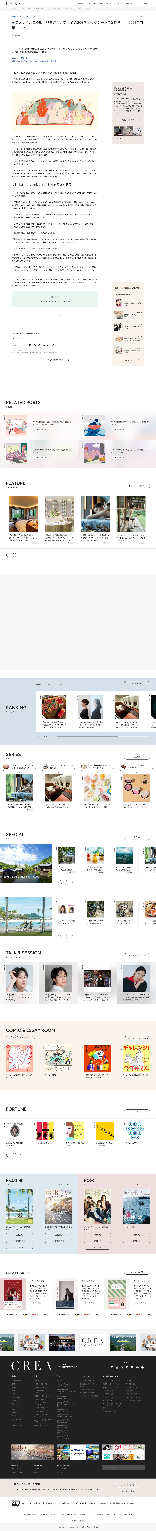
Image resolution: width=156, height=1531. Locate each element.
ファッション (15, 1404)
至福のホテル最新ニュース (42, 1399)
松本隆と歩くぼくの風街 (87, 1392)
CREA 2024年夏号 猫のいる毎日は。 (62, 1432)
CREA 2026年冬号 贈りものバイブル (62, 1398)
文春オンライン (86, 1527)
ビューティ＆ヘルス (18, 338)
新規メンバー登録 (128, 120)
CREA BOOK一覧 (137, 1272)
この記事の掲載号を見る (55, 360)
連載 (88, 4)
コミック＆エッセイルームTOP (137, 1038)
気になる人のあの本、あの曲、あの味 (89, 1385)
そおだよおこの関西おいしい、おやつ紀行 (43, 1403)
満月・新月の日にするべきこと (135, 1400)
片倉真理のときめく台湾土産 (42, 1387)
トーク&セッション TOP (137, 955)
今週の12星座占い (131, 1390)
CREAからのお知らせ (17, 1426)
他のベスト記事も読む (21, 58)
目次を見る (19, 1235)
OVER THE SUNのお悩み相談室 (89, 1396)
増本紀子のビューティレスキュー (43, 1426)
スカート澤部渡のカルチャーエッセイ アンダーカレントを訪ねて (112, 1406)
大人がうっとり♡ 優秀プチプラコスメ (42, 1421)
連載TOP (36, 1381)
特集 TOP (137, 837)
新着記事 (81, 4)
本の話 (96, 1527)
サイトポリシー (111, 1514)
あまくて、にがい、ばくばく (111, 1400)
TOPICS (13, 1422)
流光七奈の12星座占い (132, 1387)
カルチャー (14, 1394)
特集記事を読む (19, 1241)
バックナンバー (64, 1184)
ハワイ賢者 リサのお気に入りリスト (42, 1391)
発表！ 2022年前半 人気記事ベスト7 (24, 16)
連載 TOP (137, 757)
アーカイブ (14, 1412)
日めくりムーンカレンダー (133, 1397)
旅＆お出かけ (15, 1387)
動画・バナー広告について (69, 1514)
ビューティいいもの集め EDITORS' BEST (41, 1415)
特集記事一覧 (128, 360)
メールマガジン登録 (127, 1485)
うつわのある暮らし (40, 1411)
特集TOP (59, 1381)
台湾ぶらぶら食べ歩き (40, 1384)
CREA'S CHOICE (16, 1419)
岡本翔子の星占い (131, 1384)
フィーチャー (15, 1416)
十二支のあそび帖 (108, 1394)
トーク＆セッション (106, 4)
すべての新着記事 (16, 1381)
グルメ (13, 1390)
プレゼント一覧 (119, 139)
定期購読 (98, 1514)
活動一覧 (59, 1472)
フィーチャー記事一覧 (137, 486)
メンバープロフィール (63, 1469)
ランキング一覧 (137, 683)
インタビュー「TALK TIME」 (111, 1397)
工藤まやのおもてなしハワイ (42, 1396)
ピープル (36, 1469)
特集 (94, 4)
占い (138, 4)
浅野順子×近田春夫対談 (87, 1389)
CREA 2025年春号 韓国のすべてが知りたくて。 (65, 1416)
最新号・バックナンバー (18, 1469)
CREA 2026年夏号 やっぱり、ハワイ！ (63, 1385)
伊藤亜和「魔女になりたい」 (111, 1384)
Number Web (74, 1527)
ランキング (14, 1409)
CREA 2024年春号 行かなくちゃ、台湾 (63, 1437)
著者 (35, 1472)
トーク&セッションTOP (87, 1381)
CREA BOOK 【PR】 (17, 1472)
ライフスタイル (15, 1397)
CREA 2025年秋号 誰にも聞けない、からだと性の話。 (66, 1404)
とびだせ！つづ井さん (109, 1390)
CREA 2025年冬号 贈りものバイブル (62, 1421)
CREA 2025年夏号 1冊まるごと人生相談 (63, 1410)
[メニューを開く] (146, 3)
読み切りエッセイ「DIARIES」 (112, 1387)
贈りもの (14, 1384)
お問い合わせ (54, 1514)
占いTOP (137, 1112)
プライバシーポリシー (125, 1514)
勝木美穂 (17, 36)
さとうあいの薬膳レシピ (41, 1408)
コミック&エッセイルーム (125, 4)
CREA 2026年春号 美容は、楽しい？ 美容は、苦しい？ (66, 1391)
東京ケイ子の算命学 (132, 1394)
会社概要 (42, 1514)
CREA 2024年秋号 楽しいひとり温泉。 (63, 1426)
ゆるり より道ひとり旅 (109, 1411)
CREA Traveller (62, 1527)
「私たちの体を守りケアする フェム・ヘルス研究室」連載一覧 (34, 61)
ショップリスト (19, 1247)
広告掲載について (85, 1514)
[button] (8, 555)
